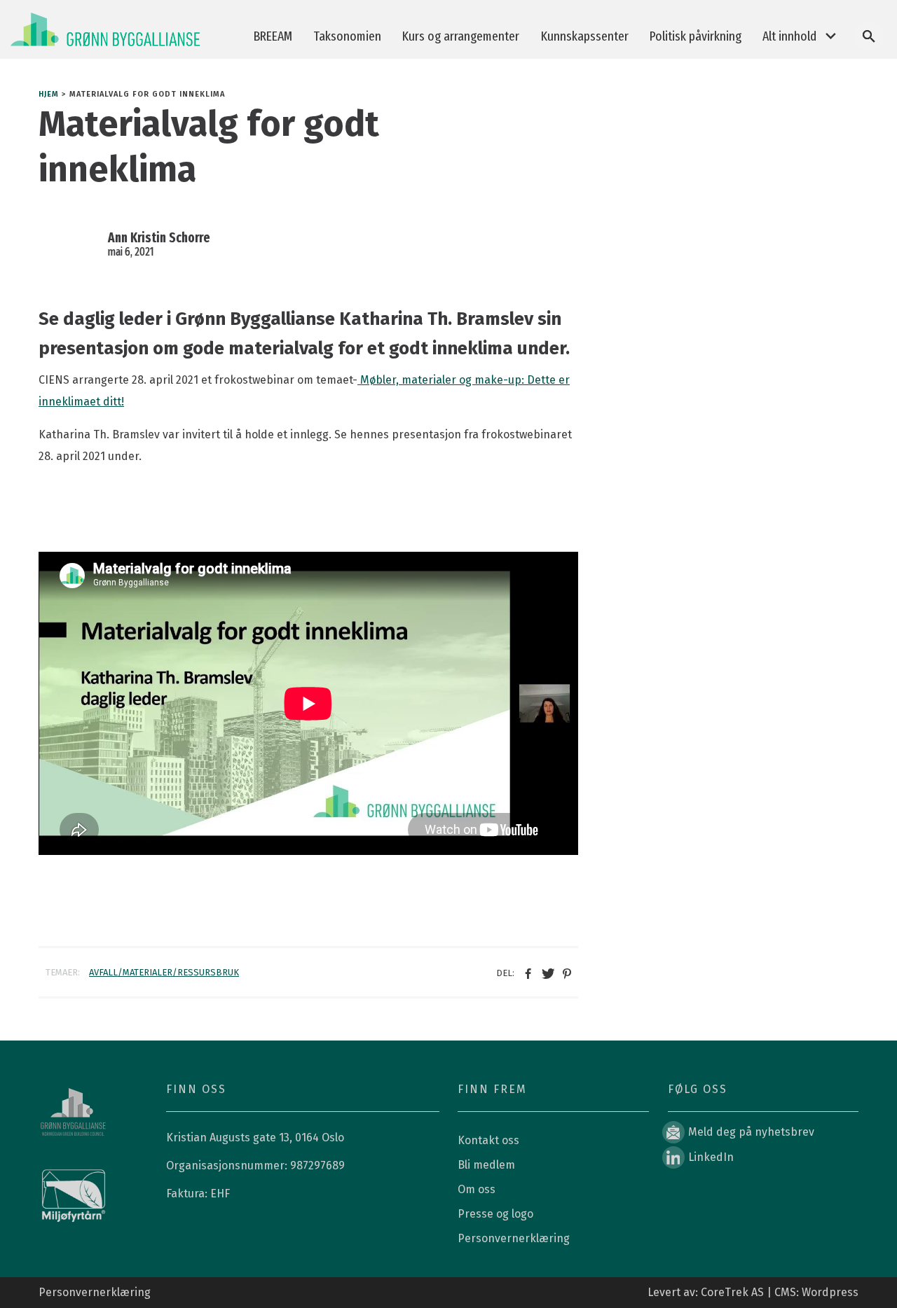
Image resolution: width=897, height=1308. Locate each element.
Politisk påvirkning (695, 36)
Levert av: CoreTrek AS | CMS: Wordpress (753, 1292)
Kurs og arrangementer (460, 36)
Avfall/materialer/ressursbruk (164, 972)
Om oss (476, 1189)
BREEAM (273, 36)
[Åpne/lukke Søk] (869, 36)
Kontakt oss (488, 1140)
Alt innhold (789, 36)
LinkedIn (711, 1157)
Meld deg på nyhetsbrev (751, 1132)
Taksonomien (347, 36)
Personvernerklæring (514, 1238)
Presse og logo (495, 1213)
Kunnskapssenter (585, 36)
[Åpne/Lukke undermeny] (830, 37)
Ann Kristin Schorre (159, 238)
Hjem (49, 94)
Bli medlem (486, 1164)
